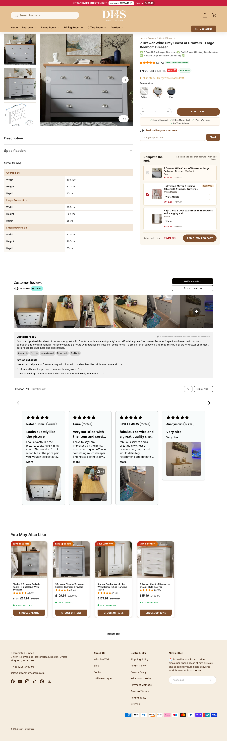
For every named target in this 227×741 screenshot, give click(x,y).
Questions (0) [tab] (38, 388)
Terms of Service (140, 691)
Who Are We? (101, 659)
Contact (98, 672)
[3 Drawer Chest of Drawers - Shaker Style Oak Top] (155, 559)
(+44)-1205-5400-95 (22, 666)
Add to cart (198, 111)
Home (14, 27)
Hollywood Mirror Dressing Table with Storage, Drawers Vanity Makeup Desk (180, 187)
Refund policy (138, 697)
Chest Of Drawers (166, 38)
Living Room (48, 27)
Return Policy (138, 665)
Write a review (193, 281)
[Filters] (188, 389)
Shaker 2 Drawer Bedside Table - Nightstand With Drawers (26, 587)
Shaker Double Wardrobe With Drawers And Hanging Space (112, 587)
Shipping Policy (139, 659)
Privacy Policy (138, 672)
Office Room (95, 27)
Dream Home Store (26, 729)
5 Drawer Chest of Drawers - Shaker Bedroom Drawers (70, 585)
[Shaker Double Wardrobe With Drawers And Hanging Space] (113, 559)
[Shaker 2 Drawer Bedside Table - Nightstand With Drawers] (29, 559)
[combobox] (45, 15)
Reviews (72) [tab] (22, 388)
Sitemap (135, 703)
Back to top (113, 633)
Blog (96, 665)
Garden (115, 27)
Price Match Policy (141, 678)
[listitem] (30, 311)
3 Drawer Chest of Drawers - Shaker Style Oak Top (155, 585)
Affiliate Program (103, 678)
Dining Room (71, 27)
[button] (214, 15)
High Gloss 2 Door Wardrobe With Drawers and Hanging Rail (188, 212)
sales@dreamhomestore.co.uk (28, 672)
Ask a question (192, 288)
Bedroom (27, 27)
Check (213, 137)
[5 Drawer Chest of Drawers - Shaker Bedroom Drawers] (71, 559)
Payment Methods (141, 684)
